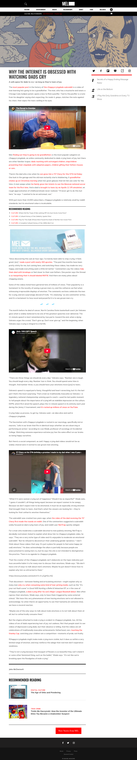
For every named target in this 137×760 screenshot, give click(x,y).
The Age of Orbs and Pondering (46, 692)
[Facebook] (101, 70)
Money (81, 9)
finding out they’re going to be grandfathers (32, 155)
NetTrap (62, 525)
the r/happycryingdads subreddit (58, 87)
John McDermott (48, 14)
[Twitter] (94, 70)
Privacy (68, 751)
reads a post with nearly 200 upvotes (36, 262)
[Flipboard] (108, 70)
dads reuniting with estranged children (48, 161)
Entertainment (41, 9)
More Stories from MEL (68, 730)
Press (75, 751)
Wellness (103, 9)
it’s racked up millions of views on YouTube (59, 407)
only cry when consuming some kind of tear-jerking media (43, 585)
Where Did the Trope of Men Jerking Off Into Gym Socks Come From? (39, 213)
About (61, 751)
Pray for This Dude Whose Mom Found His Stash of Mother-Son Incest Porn (41, 220)
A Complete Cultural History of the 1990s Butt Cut (32, 223)
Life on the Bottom (105, 89)
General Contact (68, 754)
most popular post (21, 87)
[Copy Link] (122, 70)
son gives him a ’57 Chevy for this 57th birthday (61, 174)
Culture (26, 9)
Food (91, 9)
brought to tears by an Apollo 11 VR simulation (61, 187)
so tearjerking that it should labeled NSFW (29, 275)
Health (54, 9)
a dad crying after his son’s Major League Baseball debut (51, 591)
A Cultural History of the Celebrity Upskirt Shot (31, 216)
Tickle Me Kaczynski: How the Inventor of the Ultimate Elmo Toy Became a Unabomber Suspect (56, 712)
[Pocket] (115, 70)
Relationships (67, 9)
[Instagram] (129, 70)
